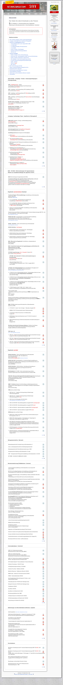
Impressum (22, 674)
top (42, 111)
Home (6, 13)
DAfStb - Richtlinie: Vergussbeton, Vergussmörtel (20, 57)
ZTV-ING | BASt (14, 45)
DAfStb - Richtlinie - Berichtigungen (17, 49)
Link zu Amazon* (54, 23)
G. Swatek (54, 59)
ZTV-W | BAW (13, 48)
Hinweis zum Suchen (12, 17)
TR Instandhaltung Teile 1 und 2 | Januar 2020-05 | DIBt (20, 43)
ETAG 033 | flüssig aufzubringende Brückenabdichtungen (21, 60)
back (16, 674)
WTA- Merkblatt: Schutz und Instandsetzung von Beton (21, 59)
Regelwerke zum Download (17, 42)
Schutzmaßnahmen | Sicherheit (15, 71)
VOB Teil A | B (13, 52)
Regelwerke (14, 53)
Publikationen (14, 197)
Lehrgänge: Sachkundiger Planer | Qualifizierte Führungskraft (20, 41)
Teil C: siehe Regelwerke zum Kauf (14, 332)
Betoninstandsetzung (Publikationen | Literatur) (18, 70)
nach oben (30, 674)
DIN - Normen (13, 64)
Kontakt (26, 674)
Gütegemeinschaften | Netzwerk (16, 68)
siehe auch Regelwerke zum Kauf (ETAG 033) (16, 270)
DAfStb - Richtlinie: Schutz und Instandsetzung (19, 54)
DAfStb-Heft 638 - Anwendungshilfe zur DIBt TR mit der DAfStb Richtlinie (24, 56)
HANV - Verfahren (14, 61)
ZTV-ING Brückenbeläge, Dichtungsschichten (19, 46)
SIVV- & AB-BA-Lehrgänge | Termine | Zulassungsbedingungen (21, 39)
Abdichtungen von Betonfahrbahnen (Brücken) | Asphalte (20, 72)
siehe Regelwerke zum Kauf (13, 214)
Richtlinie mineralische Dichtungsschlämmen (19, 50)
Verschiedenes (12, 74)
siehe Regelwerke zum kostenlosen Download (17, 400)
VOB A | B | (14, 63)
